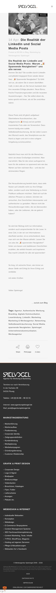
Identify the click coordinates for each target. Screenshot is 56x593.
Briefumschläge (11, 480)
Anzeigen (8, 496)
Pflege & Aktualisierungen (15, 546)
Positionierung (11, 430)
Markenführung (11, 424)
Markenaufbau (11, 427)
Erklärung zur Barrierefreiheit (28, 587)
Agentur (18, 311)
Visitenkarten (10, 483)
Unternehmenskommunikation (22, 331)
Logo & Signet (10, 473)
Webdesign (9, 522)
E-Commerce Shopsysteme (16, 525)
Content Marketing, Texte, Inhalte (18, 535)
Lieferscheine (10, 493)
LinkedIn (26, 317)
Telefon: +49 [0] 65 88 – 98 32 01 (17, 398)
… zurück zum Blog (40, 303)
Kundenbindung (11, 440)
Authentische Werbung (33, 311)
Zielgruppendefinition (13, 437)
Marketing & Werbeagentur (21, 321)
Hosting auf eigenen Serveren (17, 542)
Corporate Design (12, 469)
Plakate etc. (9, 500)
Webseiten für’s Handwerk (16, 549)
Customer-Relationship (14, 454)
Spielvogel (37, 327)
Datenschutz (28, 578)
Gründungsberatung (13, 451)
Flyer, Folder (10, 490)
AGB (28, 574)
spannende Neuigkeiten (19, 327)
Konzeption (9, 519)
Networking (40, 321)
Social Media (39, 324)
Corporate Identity (12, 434)
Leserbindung (14, 317)
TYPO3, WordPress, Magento (17, 539)
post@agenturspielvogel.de (19, 408)
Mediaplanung (11, 444)
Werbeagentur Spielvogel (18, 56)
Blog (27, 52)
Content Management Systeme (17, 529)
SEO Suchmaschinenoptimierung (18, 532)
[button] (4, 588)
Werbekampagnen (12, 447)
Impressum (28, 583)
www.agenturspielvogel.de (21, 405)
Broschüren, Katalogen (14, 486)
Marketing (34, 52)
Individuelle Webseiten (14, 515)
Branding (12, 314)
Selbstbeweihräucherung (20, 324)
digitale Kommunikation (29, 314)
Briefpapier (9, 476)
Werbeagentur (15, 334)
